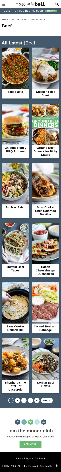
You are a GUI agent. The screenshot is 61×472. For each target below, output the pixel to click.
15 (37, 401)
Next (45, 400)
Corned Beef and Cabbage (45, 328)
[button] (4, 4)
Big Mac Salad (15, 207)
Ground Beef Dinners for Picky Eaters (46, 151)
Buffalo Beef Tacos (15, 268)
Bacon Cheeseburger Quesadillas (45, 270)
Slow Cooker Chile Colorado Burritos (45, 211)
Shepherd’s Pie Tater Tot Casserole (15, 386)
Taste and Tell (30, 4)
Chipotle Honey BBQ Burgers (15, 149)
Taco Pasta (15, 91)
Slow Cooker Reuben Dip (15, 328)
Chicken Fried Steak (45, 93)
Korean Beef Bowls (45, 384)
